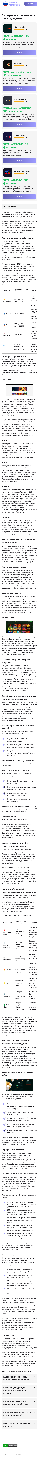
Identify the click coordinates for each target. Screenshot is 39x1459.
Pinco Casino (20, 27)
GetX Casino (20, 99)
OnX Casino (19, 135)
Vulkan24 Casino (22, 171)
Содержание (11, 206)
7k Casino (18, 63)
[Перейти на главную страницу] (12, 3)
